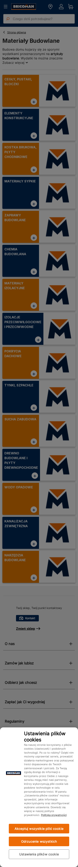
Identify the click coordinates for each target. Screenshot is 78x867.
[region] (39, 797)
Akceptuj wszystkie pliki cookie (39, 829)
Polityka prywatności (54, 815)
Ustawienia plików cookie (39, 854)
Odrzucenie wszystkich (39, 841)
